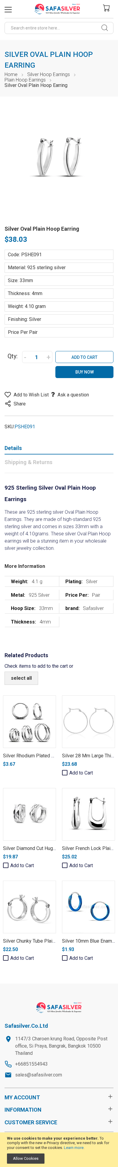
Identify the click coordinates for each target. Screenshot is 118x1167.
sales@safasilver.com (38, 1075)
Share (20, 404)
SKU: (10, 427)
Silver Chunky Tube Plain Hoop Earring (43, 941)
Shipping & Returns (28, 462)
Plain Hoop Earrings (25, 80)
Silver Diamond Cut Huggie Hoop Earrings (47, 848)
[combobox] (59, 28)
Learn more (74, 1147)
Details (13, 448)
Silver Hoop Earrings (48, 74)
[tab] (59, 449)
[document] (59, 1150)
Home (11, 74)
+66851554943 (31, 1064)
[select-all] (21, 678)
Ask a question (73, 395)
